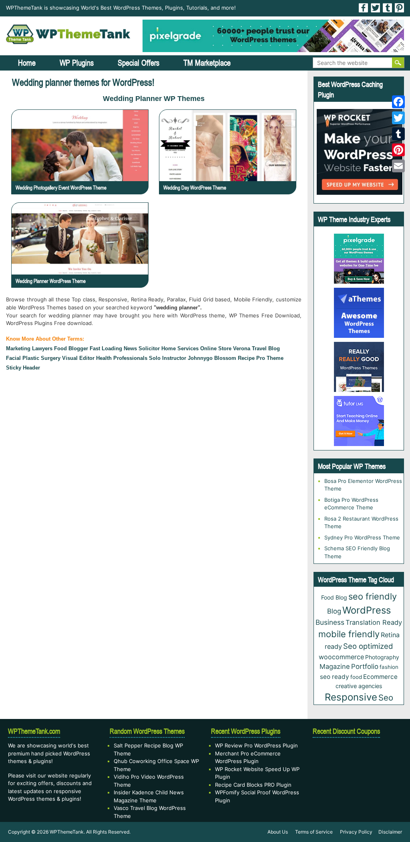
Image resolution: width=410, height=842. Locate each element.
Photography (382, 657)
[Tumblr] (398, 134)
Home (27, 63)
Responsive (351, 697)
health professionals (121, 358)
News (130, 348)
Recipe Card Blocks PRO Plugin (253, 784)
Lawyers (42, 348)
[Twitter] (398, 118)
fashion (389, 667)
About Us (277, 832)
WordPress (366, 610)
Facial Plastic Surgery (33, 358)
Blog (334, 611)
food (356, 677)
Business (330, 622)
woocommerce (341, 657)
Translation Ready (374, 622)
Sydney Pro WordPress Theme (362, 537)
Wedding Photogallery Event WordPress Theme (61, 187)
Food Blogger (71, 348)
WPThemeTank (67, 832)
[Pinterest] (398, 150)
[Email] (398, 166)
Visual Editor (78, 358)
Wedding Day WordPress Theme (194, 187)
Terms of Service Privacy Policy (333, 832)
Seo (385, 698)
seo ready (334, 676)
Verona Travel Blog (256, 348)
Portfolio (364, 666)
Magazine (335, 666)
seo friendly (372, 596)
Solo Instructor (167, 358)
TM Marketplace (207, 63)
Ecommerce (380, 676)
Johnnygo (200, 358)
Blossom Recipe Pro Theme (248, 358)
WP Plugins (77, 63)
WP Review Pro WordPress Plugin (256, 745)
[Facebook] (398, 102)
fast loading (106, 348)
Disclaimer (390, 832)
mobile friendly (349, 634)
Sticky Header (23, 368)
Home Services (180, 348)
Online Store (215, 348)
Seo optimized (368, 646)
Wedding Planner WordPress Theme (51, 281)
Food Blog (334, 597)
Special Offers (138, 63)
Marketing (18, 348)
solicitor (149, 348)
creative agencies (359, 685)
